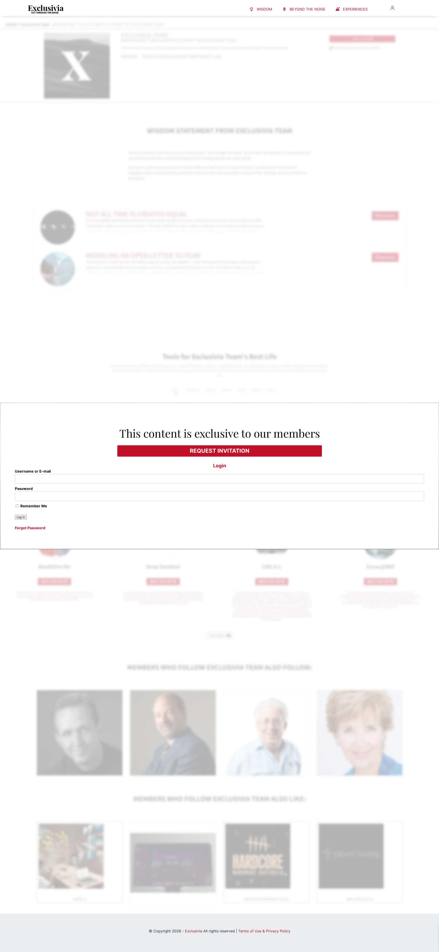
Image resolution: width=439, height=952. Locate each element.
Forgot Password (30, 528)
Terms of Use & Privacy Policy (264, 931)
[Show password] (418, 499)
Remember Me (33, 506)
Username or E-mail (33, 471)
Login (219, 466)
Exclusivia (193, 931)
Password (24, 489)
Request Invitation (219, 451)
